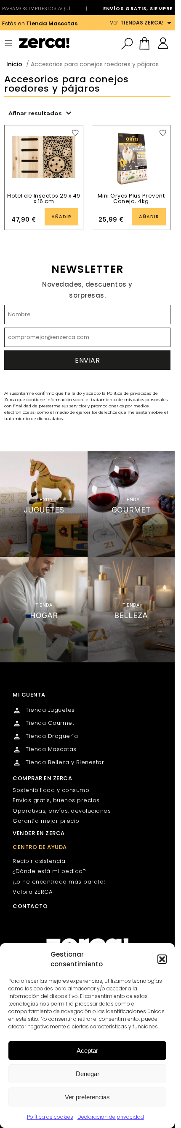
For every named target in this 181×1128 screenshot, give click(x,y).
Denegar (87, 1073)
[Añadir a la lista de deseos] (75, 133)
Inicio (14, 64)
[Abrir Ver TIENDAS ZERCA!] (169, 23)
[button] (162, 959)
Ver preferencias (87, 1097)
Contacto (30, 906)
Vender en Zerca (39, 833)
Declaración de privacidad (110, 1116)
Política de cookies (50, 1116)
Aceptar (87, 1050)
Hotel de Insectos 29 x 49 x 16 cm (43, 198)
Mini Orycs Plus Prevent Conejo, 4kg (131, 198)
